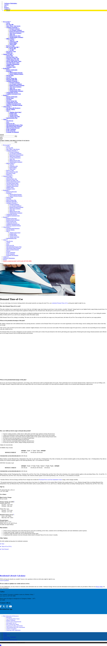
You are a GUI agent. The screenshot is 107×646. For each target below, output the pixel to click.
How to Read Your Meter (12, 624)
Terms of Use (6, 634)
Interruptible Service (11, 623)
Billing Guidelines (10, 620)
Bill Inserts (9, 617)
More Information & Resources (11, 616)
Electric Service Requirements (13, 621)
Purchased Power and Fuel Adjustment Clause (50, 479)
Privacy (5, 633)
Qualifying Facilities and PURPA (14, 626)
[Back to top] (0, 645)
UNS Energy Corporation (9, 637)
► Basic (2, 543)
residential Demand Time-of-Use (60, 303)
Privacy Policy (99, 586)
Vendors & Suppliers (11, 628)
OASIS (5, 635)
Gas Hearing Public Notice (13, 619)
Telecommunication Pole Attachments (15, 627)
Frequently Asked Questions (10, 640)
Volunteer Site (6, 638)
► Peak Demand (4, 549)
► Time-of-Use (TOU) (6, 546)
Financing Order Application (13, 630)
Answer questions (4, 580)
